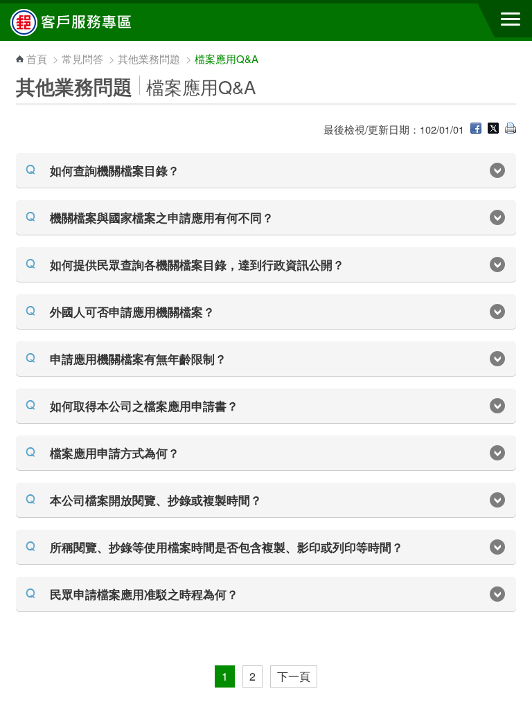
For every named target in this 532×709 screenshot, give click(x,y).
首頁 (36, 58)
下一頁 (293, 676)
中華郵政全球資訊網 (86, 22)
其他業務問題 (149, 58)
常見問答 (82, 58)
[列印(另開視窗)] (510, 129)
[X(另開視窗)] (493, 129)
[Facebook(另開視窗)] (475, 129)
